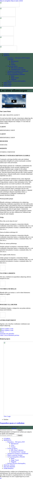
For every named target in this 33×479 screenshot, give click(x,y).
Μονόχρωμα (14, 61)
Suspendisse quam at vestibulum (12, 423)
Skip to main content (17, 1)
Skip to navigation (5, 1)
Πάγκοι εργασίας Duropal (14, 455)
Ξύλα (12, 63)
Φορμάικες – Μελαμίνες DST (16, 442)
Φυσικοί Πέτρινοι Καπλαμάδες (16, 81)
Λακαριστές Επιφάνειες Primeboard (17, 71)
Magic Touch (15, 78)
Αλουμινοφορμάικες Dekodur (16, 74)
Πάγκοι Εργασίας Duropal (15, 73)
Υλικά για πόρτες (12, 66)
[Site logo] (9, 6)
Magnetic (13, 79)
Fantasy (13, 64)
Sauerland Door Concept (18, 69)
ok (0, 478)
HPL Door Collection (17, 68)
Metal (12, 76)
